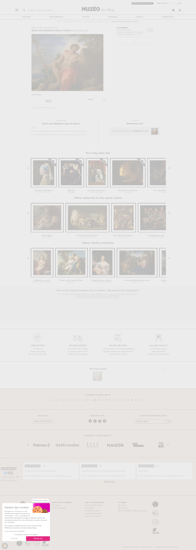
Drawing (112, 17)
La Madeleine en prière (42, 281)
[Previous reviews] (21, 471)
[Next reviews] (194, 471)
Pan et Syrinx (47, 236)
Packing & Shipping (93, 513)
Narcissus (71, 191)
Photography (57, 17)
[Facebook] (90, 422)
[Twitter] (105, 422)
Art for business (58, 508)
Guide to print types (93, 505)
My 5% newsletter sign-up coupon (132, 510)
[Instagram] (95, 422)
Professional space (142, 3)
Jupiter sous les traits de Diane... (71, 281)
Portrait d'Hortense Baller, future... (102, 281)
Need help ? (162, 3)
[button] (5, 546)
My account (123, 508)
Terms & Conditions (131, 546)
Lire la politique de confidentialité (14, 531)
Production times (92, 510)
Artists (139, 17)
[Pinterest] (100, 422)
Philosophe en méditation (127, 191)
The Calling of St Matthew (163, 191)
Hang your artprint (93, 516)
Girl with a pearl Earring (43, 191)
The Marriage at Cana (156, 236)
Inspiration (168, 17)
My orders (122, 505)
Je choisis (14, 538)
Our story (56, 505)
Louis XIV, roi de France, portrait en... (97, 191)
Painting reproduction (72, 21)
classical (57, 131)
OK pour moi (38, 538)
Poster (85, 17)
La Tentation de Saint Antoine (87, 236)
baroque (80, 131)
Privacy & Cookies (171, 546)
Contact (158, 546)
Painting (26, 17)
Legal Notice (147, 546)
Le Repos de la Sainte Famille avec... (137, 281)
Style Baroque (89, 21)
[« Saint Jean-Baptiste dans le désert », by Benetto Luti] (97, 376)
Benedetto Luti (103, 21)
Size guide (89, 508)
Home (58, 21)
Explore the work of (130, 131)
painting (44, 131)
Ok (168, 421)
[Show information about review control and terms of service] (17, 477)
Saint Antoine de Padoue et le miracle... (123, 236)
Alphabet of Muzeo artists (98, 395)
